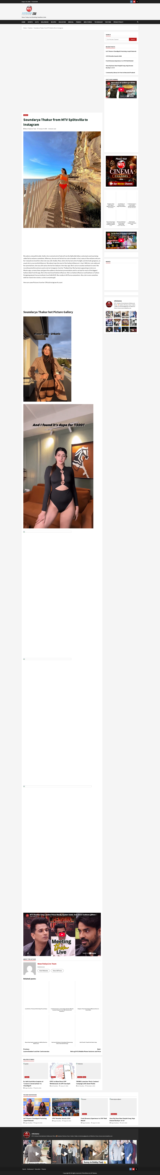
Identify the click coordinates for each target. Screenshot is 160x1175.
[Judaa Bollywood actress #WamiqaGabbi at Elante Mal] (109, 314)
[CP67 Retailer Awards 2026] (65, 1107)
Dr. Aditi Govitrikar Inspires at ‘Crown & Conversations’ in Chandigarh (33, 1084)
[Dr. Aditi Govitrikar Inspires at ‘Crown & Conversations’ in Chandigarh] (35, 1071)
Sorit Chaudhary (54, 1086)
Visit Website (43, 971)
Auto (37, 22)
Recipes (53, 22)
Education (62, 22)
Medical (71, 22)
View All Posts (57, 971)
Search (108, 34)
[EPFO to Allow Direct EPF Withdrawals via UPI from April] (62, 1071)
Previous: (36, 1050)
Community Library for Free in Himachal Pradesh (120, 72)
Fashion (26, 115)
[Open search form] (137, 22)
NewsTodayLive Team (30, 128)
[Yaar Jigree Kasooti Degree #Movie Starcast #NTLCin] (109, 330)
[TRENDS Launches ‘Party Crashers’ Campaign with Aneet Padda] (88, 1071)
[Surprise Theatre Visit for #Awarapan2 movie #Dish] (109, 322)
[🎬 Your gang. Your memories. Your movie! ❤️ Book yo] (133, 330)
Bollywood (44, 22)
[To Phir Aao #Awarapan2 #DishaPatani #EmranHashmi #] (117, 322)
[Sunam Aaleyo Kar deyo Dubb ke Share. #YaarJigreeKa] (117, 330)
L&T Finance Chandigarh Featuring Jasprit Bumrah (121, 51)
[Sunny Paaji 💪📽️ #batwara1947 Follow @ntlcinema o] (133, 314)
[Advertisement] (62, 44)
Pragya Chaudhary (28, 1088)
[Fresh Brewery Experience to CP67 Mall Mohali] (94, 1107)
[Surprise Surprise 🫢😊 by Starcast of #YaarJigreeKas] (125, 330)
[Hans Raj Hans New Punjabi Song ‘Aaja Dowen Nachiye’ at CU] (123, 1107)
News (84, 1077)
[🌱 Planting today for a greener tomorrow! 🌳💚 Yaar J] (133, 322)
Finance (78, 22)
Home (23, 22)
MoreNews (85, 1173)
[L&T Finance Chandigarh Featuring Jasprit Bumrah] (36, 1107)
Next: (85, 1050)
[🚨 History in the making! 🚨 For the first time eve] (125, 322)
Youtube (108, 22)
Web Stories (88, 22)
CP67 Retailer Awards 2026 (114, 56)
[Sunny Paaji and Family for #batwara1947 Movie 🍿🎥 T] (117, 314)
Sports (30, 22)
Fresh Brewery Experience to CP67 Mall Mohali (119, 61)
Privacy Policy (118, 22)
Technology (98, 22)
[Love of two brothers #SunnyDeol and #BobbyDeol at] (125, 314)
